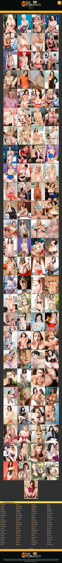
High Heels (19, 524)
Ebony (49, 515)
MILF (3, 531)
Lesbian (50, 528)
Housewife (50, 524)
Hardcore (4, 524)
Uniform (19, 544)
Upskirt (34, 544)
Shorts (3, 539)
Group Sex (19, 522)
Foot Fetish (50, 519)
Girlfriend (35, 520)
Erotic (3, 517)
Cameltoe (4, 511)
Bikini (49, 508)
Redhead (3, 537)
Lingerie (3, 530)
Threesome (35, 542)
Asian (34, 504)
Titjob (49, 542)
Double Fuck (19, 515)
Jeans (18, 526)
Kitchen (49, 526)
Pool (3, 535)
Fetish (3, 519)
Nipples (18, 531)
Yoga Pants (50, 544)
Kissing (34, 526)
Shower (18, 539)
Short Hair (50, 537)
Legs (34, 528)
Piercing (34, 533)
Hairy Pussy (35, 522)
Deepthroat (50, 513)
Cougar (49, 511)
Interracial (4, 526)
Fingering (19, 519)
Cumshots (35, 513)
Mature (49, 530)
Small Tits (50, 539)
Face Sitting (19, 517)
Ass (49, 504)
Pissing (49, 533)
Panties (49, 531)
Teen (18, 542)
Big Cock (19, 508)
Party (18, 533)
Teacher (3, 542)
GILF (18, 520)
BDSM (3, 508)
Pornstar (19, 535)
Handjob (50, 522)
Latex (3, 528)
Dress (34, 515)
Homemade (35, 524)
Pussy (49, 535)
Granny (3, 522)
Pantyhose (4, 533)
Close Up (35, 511)
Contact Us (31, 548)
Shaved (18, 537)
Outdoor (34, 531)
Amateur (3, 504)
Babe (3, 506)
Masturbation (35, 530)
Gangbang (4, 520)
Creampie (19, 513)
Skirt (34, 539)
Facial (34, 517)
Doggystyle (4, 515)
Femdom (50, 517)
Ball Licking (19, 506)
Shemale (34, 537)
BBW (49, 506)
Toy (2, 544)
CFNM (18, 511)
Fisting (34, 519)
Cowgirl (3, 513)
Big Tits (34, 508)
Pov (33, 535)
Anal (18, 504)
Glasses (50, 520)
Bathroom (35, 506)
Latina (18, 528)
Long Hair (19, 530)
